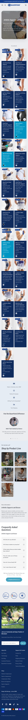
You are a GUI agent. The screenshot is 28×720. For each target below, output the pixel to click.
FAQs (17, 656)
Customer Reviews (5, 661)
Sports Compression (6, 676)
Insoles (3, 686)
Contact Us (18, 653)
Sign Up (23, 643)
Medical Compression (6, 674)
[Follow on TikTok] (14, 704)
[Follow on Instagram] (6, 704)
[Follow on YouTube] (10, 704)
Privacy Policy (19, 663)
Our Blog (3, 658)
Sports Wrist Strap (7, 153)
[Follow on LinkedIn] (18, 704)
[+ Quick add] (11, 59)
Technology (4, 656)
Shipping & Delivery (20, 658)
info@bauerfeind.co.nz (14, 579)
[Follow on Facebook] (2, 704)
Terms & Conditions (20, 666)
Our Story (3, 653)
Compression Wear (6, 679)
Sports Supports (5, 684)
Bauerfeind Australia (6, 663)
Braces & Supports (5, 681)
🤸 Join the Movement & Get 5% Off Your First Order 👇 (14, 1)
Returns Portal (19, 661)
